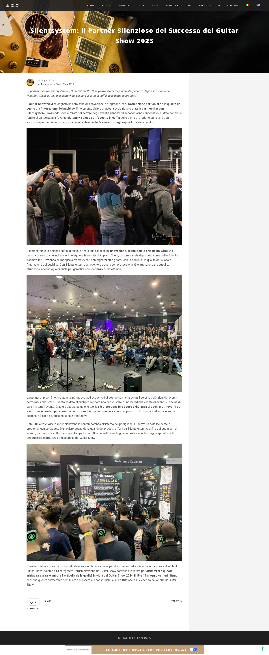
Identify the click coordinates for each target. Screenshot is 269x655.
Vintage (124, 5)
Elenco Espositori (179, 5)
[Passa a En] (258, 5)
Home (91, 5)
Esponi (106, 5)
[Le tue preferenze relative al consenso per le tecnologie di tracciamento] (262, 648)
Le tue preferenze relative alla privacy (146, 650)
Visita (140, 5)
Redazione (46, 84)
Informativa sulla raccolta (78, 650)
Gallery (233, 5)
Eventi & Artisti (209, 5)
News (155, 5)
